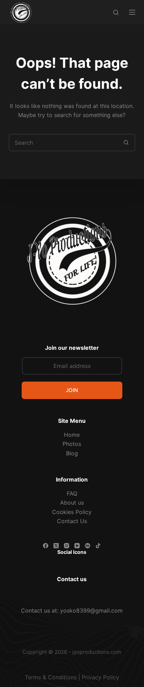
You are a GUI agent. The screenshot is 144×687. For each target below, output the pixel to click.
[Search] (115, 12)
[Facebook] (45, 545)
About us (72, 502)
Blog (72, 453)
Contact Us (72, 521)
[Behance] (87, 545)
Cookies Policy (72, 511)
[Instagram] (66, 545)
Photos (72, 443)
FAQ (72, 493)
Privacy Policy (100, 677)
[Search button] (126, 142)
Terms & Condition (49, 677)
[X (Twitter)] (56, 545)
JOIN (72, 390)
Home (72, 434)
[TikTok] (98, 545)
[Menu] (132, 12)
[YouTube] (77, 545)
